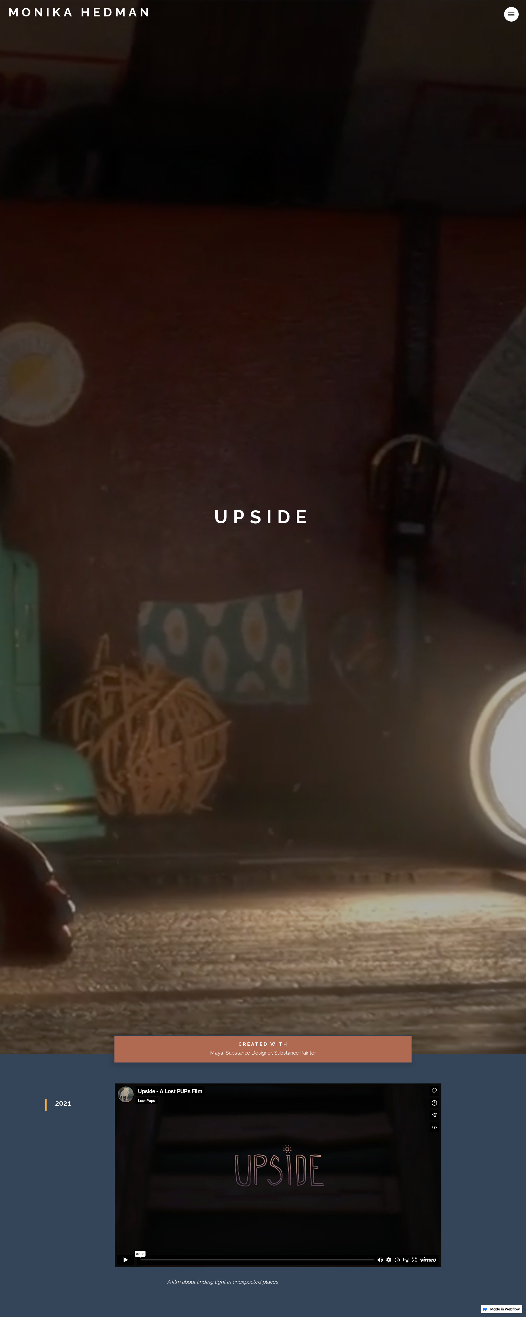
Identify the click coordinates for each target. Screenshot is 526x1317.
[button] (499, 14)
